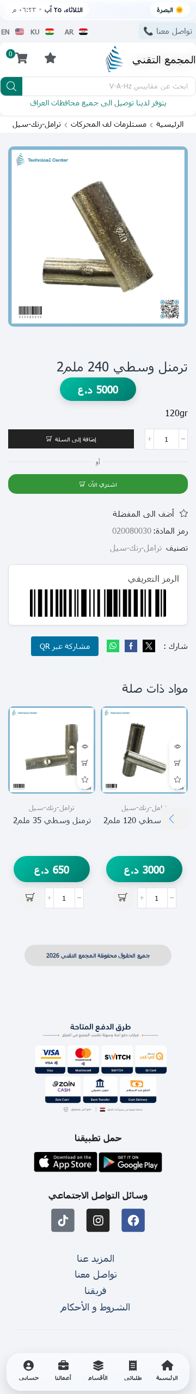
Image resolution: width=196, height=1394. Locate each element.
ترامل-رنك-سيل (37, 124)
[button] (50, 57)
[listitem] (167, 1372)
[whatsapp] (114, 646)
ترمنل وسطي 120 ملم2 (144, 819)
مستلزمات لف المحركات (108, 124)
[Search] (11, 86)
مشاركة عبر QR (65, 646)
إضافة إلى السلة (75, 438)
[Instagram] (98, 1220)
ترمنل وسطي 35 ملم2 (52, 819)
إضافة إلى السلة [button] (177, 763)
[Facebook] (131, 646)
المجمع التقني (164, 59)
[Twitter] (147, 646)
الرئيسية (169, 124)
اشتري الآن (102, 484)
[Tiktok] (62, 1220)
